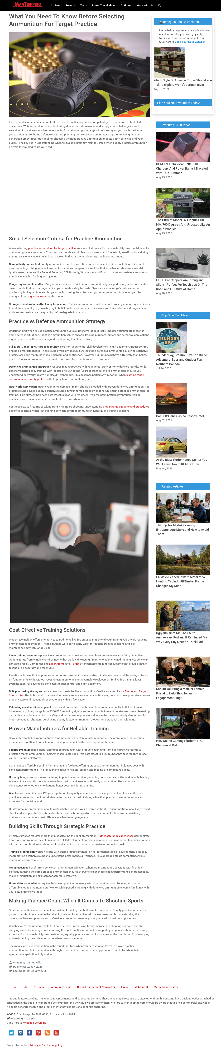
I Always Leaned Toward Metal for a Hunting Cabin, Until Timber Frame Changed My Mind (183, 594)
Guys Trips (22, 195)
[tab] (79, 155)
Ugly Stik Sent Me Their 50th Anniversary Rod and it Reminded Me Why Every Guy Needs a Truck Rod (181, 650)
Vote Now (59, 228)
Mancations (23, 210)
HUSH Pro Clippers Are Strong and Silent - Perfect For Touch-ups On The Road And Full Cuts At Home (181, 301)
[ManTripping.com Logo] (27, 4)
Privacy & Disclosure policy (46, 1045)
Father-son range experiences (115, 835)
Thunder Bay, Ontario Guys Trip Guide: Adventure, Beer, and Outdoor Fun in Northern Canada (179, 376)
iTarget (75, 663)
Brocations (22, 217)
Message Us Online (34, 1022)
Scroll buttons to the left (24, 167)
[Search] (160, 5)
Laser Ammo (57, 663)
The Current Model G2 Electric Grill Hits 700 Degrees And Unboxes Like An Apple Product (182, 241)
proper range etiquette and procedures (126, 406)
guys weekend (38, 296)
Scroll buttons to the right (25, 171)
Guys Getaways (25, 203)
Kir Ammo (127, 691)
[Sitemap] (26, 986)
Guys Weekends (25, 188)
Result (143, 228)
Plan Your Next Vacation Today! (178, 103)
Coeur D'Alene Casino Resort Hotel (177, 424)
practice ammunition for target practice (52, 248)
